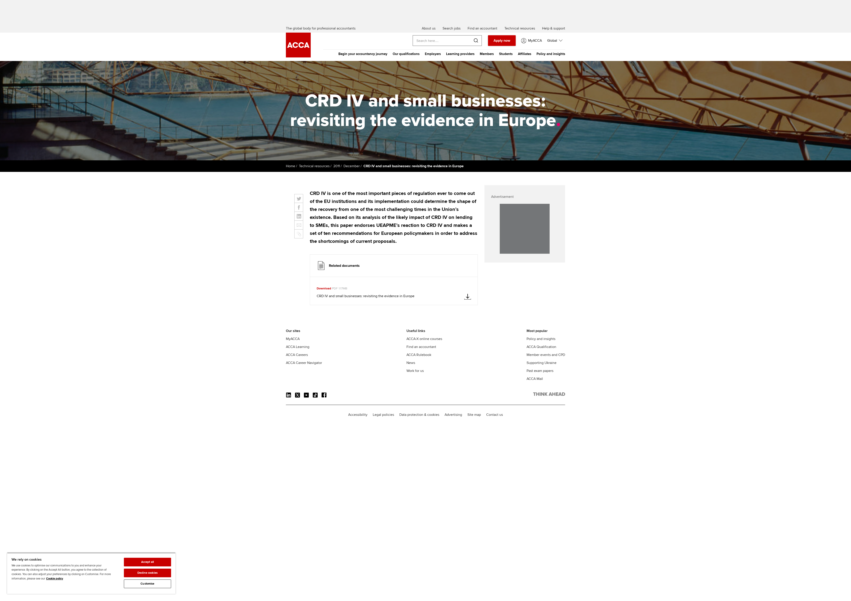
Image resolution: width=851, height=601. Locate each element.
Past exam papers (540, 371)
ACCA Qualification (541, 347)
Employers (433, 54)
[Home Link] (549, 395)
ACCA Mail (535, 379)
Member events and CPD (546, 355)
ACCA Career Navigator (304, 363)
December (352, 166)
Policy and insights (551, 54)
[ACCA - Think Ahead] (298, 56)
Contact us (494, 414)
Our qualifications (406, 54)
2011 (336, 166)
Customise (147, 583)
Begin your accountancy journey (362, 54)
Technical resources (314, 166)
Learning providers (460, 54)
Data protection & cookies (419, 414)
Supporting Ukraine (541, 363)
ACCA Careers (297, 355)
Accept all (147, 562)
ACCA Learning (297, 347)
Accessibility (357, 414)
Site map (474, 414)
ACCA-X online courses (424, 339)
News (410, 363)
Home (290, 166)
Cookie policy (54, 578)
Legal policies (383, 414)
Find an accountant (421, 347)
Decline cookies (147, 573)
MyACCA (293, 339)
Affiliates (524, 54)
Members (487, 54)
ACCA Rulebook (418, 355)
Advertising (453, 414)
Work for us (415, 371)
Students (506, 54)
